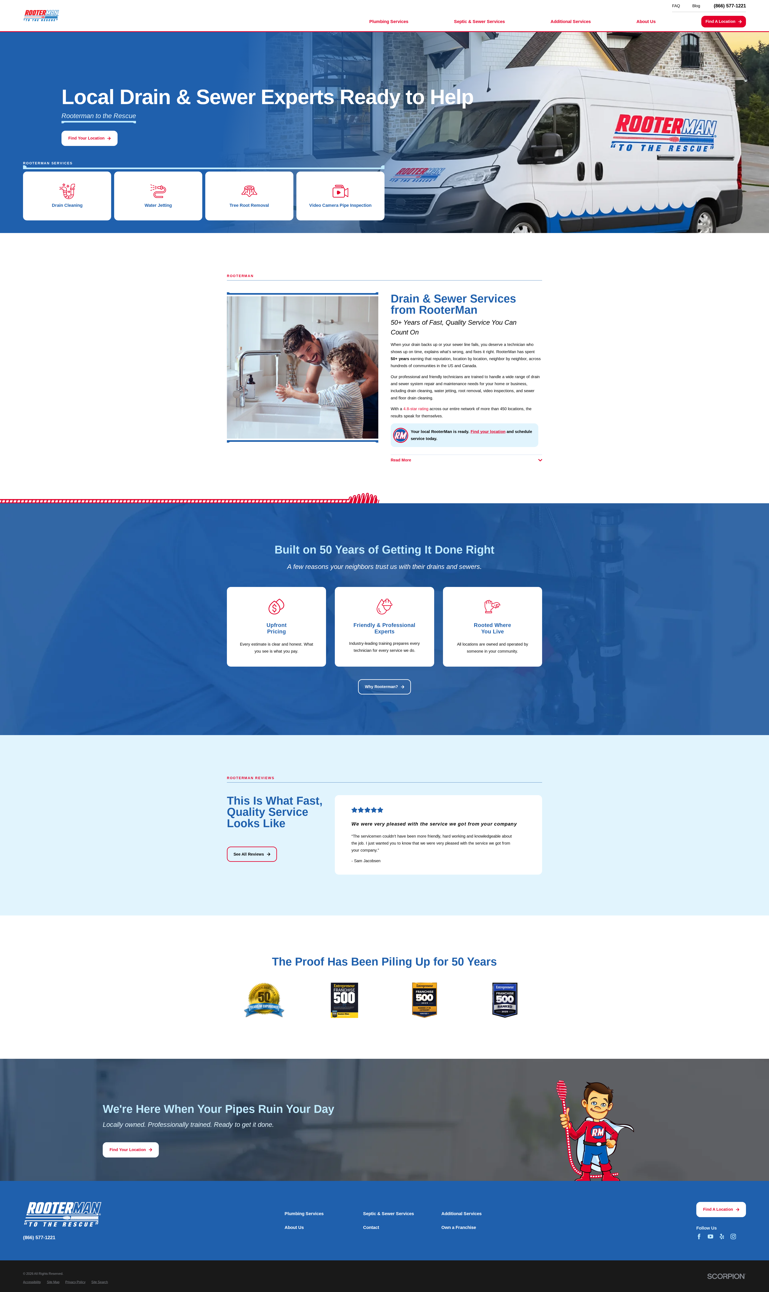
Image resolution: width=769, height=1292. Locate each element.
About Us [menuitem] (646, 21)
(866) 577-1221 (730, 5)
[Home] (41, 16)
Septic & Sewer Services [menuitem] (479, 21)
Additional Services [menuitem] (571, 21)
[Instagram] (733, 1236)
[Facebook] (699, 1236)
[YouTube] (710, 1236)
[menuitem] (32, 1282)
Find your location (488, 431)
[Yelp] (722, 1236)
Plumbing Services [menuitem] (388, 21)
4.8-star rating (415, 409)
